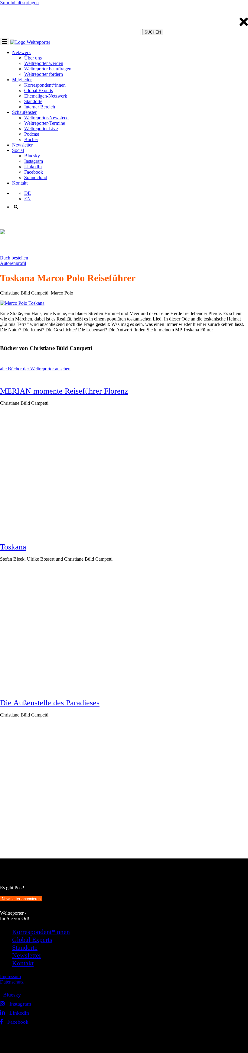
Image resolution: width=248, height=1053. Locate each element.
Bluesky (32, 155)
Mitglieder (22, 79)
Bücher (31, 139)
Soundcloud (35, 177)
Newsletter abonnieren (21, 899)
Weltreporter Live (41, 128)
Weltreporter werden (43, 63)
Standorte (33, 101)
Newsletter (22, 144)
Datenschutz (12, 981)
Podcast (31, 134)
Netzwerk (21, 52)
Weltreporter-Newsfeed (46, 117)
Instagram (33, 161)
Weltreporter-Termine (44, 123)
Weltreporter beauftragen (47, 68)
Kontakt (20, 182)
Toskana (13, 547)
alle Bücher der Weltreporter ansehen (35, 368)
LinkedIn (33, 166)
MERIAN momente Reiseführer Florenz (64, 391)
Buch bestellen (14, 257)
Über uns (33, 57)
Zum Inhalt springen (19, 2)
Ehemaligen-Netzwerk (45, 95)
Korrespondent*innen (45, 85)
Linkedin (17, 1013)
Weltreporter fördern (43, 74)
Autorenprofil (13, 263)
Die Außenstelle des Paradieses (50, 702)
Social (18, 150)
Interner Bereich (39, 106)
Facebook (33, 172)
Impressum (10, 976)
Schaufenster (24, 112)
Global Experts (38, 90)
